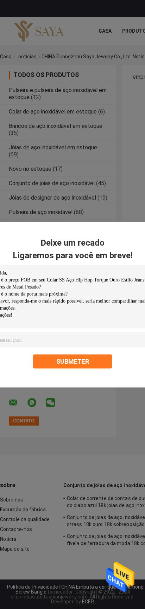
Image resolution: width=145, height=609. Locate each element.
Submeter (72, 361)
